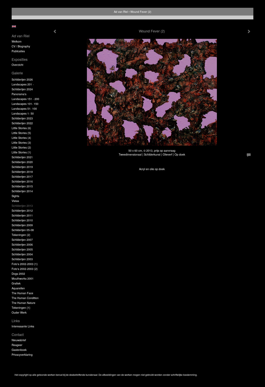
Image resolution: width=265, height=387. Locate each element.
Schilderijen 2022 (22, 123)
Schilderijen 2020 (22, 162)
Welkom (17, 41)
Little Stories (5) (21, 133)
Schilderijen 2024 (22, 89)
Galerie (17, 72)
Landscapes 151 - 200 (25, 99)
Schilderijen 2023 (22, 118)
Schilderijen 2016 (22, 181)
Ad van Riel (121, 12)
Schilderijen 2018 (22, 172)
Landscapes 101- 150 (25, 104)
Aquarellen (18, 288)
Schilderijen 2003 (22, 259)
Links (16, 320)
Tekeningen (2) (21, 235)
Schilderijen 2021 (22, 157)
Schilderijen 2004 (22, 254)
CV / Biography (21, 46)
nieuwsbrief (19, 340)
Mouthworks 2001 (23, 278)
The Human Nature (23, 303)
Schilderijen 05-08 (23, 230)
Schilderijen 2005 (22, 249)
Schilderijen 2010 (22, 220)
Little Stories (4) (21, 138)
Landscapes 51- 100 (24, 108)
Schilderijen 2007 (22, 240)
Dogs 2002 (18, 274)
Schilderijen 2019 (22, 167)
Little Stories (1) (21, 152)
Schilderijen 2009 (22, 225)
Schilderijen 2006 (22, 244)
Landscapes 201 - (23, 84)
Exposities (20, 59)
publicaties (18, 51)
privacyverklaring (22, 355)
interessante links (23, 326)
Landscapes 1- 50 (23, 113)
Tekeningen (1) (21, 308)
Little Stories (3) (21, 142)
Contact (18, 334)
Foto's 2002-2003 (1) (25, 264)
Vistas (15, 201)
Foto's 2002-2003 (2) (25, 269)
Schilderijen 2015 (22, 186)
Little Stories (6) (21, 128)
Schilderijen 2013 (22, 206)
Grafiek (16, 283)
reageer (17, 345)
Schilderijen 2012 (22, 210)
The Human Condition (25, 298)
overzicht (17, 65)
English (14, 26)
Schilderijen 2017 (22, 176)
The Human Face (22, 293)
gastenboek (19, 350)
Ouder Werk (19, 312)
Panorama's (19, 94)
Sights (15, 196)
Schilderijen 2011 (22, 215)
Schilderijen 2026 (22, 79)
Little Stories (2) (21, 147)
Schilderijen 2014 (22, 191)
